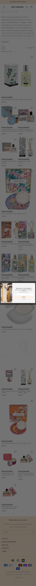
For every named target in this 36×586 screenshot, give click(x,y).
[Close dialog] (34, 283)
